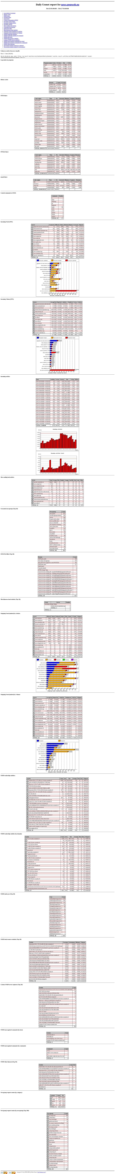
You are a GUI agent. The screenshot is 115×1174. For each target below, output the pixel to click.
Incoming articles (8, 24)
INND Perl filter (8, 28)
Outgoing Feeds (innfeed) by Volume (13, 33)
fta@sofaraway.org (41, 1172)
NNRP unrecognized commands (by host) (14, 41)
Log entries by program (9, 13)
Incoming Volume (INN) (10, 23)
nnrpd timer (6, 18)
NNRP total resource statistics (11, 38)
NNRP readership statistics (10, 34)
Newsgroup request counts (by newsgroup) (14, 47)
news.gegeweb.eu (70, 4)
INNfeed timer (7, 17)
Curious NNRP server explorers (11, 40)
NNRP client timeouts (9, 44)
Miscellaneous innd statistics (11, 30)
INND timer (7, 16)
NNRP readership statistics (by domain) (13, 35)
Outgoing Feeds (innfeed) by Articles (13, 31)
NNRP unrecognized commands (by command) (15, 42)
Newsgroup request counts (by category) (14, 45)
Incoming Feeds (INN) (9, 21)
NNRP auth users (8, 37)
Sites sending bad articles (10, 25)
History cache (7, 14)
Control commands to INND (11, 20)
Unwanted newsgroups (9, 27)
